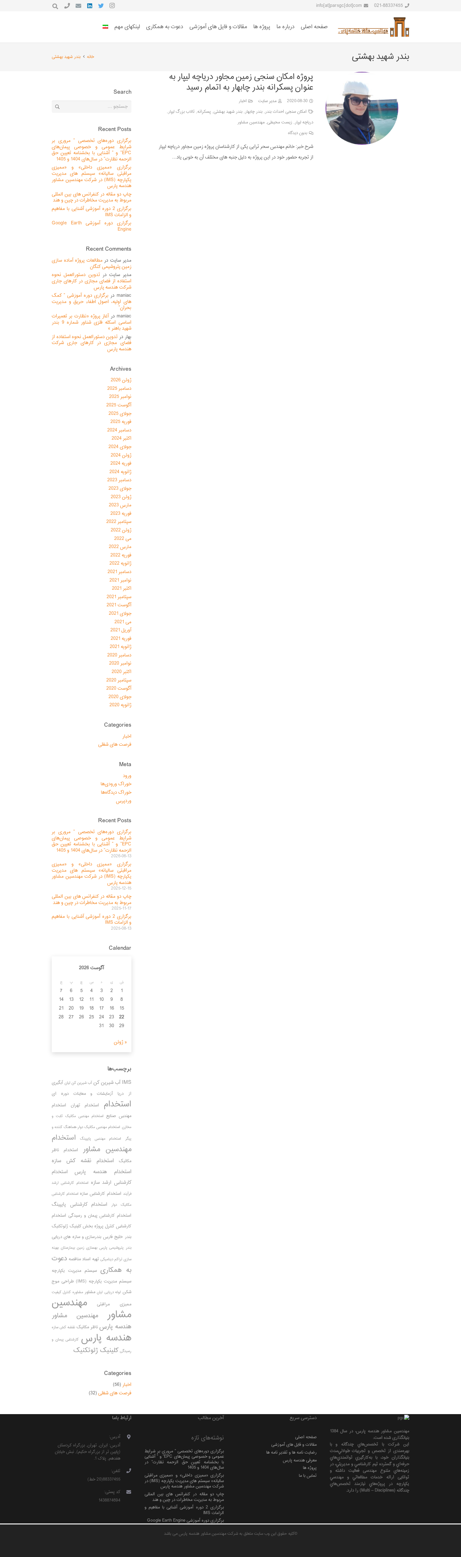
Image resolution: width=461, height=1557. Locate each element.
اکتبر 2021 (121, 589)
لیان (100, 1292)
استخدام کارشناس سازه (100, 1193)
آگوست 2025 (118, 405)
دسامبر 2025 (119, 389)
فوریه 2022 (120, 555)
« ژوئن (120, 1042)
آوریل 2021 (120, 630)
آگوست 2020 (118, 688)
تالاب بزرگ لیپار (181, 111)
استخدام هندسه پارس (103, 1172)
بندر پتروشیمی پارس (115, 1248)
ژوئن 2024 (121, 455)
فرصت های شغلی (114, 745)
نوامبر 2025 (120, 397)
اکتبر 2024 (121, 438)
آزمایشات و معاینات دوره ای (82, 1093)
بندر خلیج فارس (117, 1237)
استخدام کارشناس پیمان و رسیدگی (99, 1215)
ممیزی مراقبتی (114, 1304)
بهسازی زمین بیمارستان (79, 1248)
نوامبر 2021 (120, 580)
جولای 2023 (120, 489)
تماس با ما (308, 1475)
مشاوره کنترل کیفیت (67, 1292)
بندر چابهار (253, 111)
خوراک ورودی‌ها (116, 784)
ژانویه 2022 (120, 563)
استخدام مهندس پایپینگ (100, 1139)
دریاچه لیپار (304, 122)
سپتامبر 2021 (119, 597)
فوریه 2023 (120, 514)
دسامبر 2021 (119, 572)
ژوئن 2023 (121, 497)
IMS (126, 1082)
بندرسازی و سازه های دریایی (76, 1237)
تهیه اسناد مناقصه (84, 1259)
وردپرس (123, 801)
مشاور (90, 1292)
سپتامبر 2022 (118, 522)
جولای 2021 (120, 614)
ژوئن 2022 (121, 530)
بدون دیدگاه (297, 133)
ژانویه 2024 (120, 472)
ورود (127, 776)
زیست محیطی (279, 122)
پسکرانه (204, 111)
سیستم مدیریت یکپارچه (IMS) (103, 1281)
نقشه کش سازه (63, 1327)
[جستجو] (55, 6)
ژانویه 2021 (120, 647)
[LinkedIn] (89, 5)
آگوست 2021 (119, 605)
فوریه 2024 (120, 464)
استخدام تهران (85, 1105)
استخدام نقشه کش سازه (83, 1161)
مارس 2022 (120, 547)
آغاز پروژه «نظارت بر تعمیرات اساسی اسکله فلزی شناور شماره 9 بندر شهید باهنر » (91, 322)
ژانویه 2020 (120, 705)
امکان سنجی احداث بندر (286, 111)
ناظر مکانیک (87, 1327)
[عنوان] (67, 5)
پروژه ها (310, 1467)
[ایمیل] (78, 5)
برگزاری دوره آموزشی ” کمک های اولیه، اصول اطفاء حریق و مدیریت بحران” (91, 302)
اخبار (243, 101)
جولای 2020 (120, 697)
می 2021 (122, 622)
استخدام (117, 1104)
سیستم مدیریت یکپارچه (74, 1270)
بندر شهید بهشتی (228, 111)
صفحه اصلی (306, 1437)
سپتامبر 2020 (118, 680)
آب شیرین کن (106, 1083)
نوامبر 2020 (120, 663)
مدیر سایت (267, 101)
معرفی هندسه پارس (300, 1460)
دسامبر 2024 (119, 430)
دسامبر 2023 (119, 480)
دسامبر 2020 (119, 655)
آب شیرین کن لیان (78, 1083)
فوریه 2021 (121, 639)
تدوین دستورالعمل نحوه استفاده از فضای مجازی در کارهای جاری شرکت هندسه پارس (91, 281)
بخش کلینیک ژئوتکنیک (72, 1226)
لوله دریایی (112, 1292)
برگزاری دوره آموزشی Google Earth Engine (91, 226)
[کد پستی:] (125, 1492)
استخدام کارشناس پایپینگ (79, 1205)
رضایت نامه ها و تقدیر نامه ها (291, 1452)
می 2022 (122, 539)
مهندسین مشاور (251, 122)
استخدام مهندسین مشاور (91, 1144)
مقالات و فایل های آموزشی (294, 1444)
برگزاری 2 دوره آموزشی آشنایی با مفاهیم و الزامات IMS (91, 212)
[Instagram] (112, 5)
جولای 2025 (120, 414)
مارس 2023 (120, 505)
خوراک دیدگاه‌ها (116, 793)
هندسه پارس (106, 1338)
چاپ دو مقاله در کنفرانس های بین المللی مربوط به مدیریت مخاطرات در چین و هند (91, 198)
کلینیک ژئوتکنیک (96, 1350)
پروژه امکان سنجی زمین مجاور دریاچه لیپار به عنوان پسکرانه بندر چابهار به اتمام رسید (241, 82)
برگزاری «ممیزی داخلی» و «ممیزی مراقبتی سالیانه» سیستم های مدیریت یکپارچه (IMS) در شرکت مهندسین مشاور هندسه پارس (91, 177)
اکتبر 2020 (121, 672)
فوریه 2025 (120, 422)
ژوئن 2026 (121, 380)
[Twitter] (101, 5)
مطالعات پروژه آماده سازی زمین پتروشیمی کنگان (91, 264)
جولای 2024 (120, 447)
